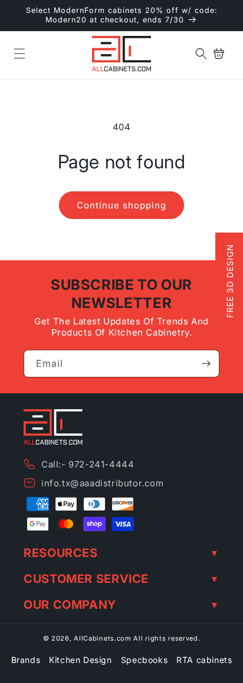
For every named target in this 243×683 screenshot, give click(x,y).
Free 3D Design (230, 281)
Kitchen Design (80, 660)
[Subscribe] (206, 363)
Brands (26, 660)
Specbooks (144, 660)
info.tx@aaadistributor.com (102, 483)
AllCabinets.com (103, 638)
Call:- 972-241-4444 (87, 464)
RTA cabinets (204, 660)
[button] (19, 54)
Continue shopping (121, 205)
